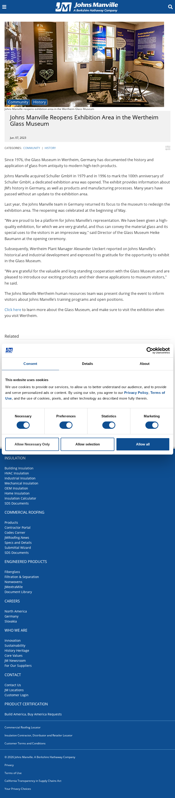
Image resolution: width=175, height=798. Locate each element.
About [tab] (145, 364)
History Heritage (17, 650)
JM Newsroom (15, 660)
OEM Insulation (16, 488)
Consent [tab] (30, 364)
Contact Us (13, 685)
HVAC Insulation (17, 473)
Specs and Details (18, 542)
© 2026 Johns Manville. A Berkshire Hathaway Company (40, 757)
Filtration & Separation (22, 577)
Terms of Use (13, 773)
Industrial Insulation (20, 478)
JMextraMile (14, 587)
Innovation (13, 640)
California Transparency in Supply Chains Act (33, 781)
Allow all (143, 444)
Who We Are (16, 630)
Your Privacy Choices (18, 789)
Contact (13, 674)
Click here (13, 309)
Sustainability (15, 645)
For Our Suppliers (18, 665)
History (39, 102)
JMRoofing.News (17, 537)
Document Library (18, 592)
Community (18, 102)
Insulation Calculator (20, 498)
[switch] (65, 425)
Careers (12, 601)
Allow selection (87, 444)
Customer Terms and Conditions (25, 743)
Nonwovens (13, 582)
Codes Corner (15, 532)
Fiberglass (12, 572)
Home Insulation (17, 493)
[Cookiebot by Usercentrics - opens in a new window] (150, 350)
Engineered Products (26, 561)
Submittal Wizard (18, 547)
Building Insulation (19, 468)
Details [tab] (87, 364)
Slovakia (11, 621)
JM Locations (14, 690)
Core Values (14, 655)
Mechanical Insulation (21, 483)
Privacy (9, 765)
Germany (11, 616)
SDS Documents (17, 503)
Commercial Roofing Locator (23, 727)
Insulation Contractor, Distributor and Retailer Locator (38, 735)
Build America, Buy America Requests (33, 714)
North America (16, 611)
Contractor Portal (18, 527)
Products (11, 522)
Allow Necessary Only (32, 444)
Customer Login (16, 695)
